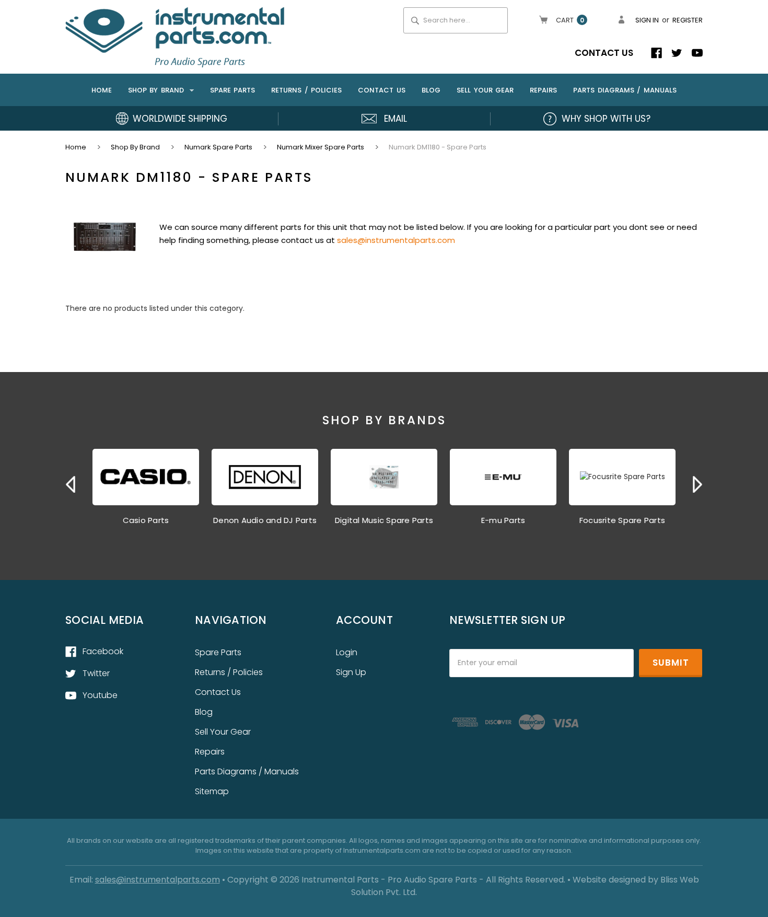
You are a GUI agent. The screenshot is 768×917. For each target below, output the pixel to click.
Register (687, 20)
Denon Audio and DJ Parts (265, 520)
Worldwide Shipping (180, 118)
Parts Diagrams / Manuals (625, 90)
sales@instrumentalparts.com (396, 240)
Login (346, 652)
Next (697, 484)
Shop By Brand (157, 90)
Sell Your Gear (485, 90)
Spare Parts (232, 90)
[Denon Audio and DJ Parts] (265, 477)
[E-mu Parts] (503, 477)
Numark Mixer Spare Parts (320, 147)
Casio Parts (146, 520)
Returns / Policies (306, 90)
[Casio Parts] (145, 477)
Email (395, 118)
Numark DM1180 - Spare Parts (437, 147)
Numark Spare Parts (218, 147)
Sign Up (351, 672)
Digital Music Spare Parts (384, 520)
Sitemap (212, 791)
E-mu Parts (503, 520)
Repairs (543, 90)
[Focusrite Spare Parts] (622, 477)
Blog (431, 90)
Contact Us (604, 53)
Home (101, 90)
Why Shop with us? (606, 118)
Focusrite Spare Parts (622, 520)
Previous (70, 484)
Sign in (647, 20)
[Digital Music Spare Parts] (384, 477)
